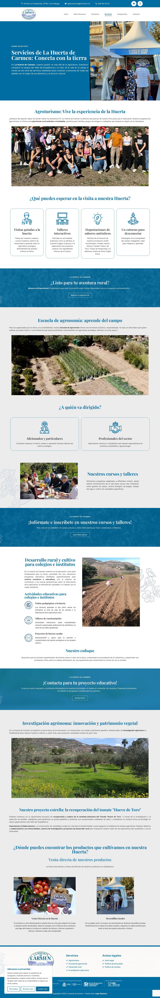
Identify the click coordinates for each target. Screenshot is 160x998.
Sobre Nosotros (80, 14)
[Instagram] (140, 3)
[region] (28, 980)
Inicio (66, 14)
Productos (95, 14)
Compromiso (122, 14)
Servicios (108, 14)
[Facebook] (133, 3)
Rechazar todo (28, 989)
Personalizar (13, 989)
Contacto (136, 14)
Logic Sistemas (101, 993)
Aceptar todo (42, 989)
